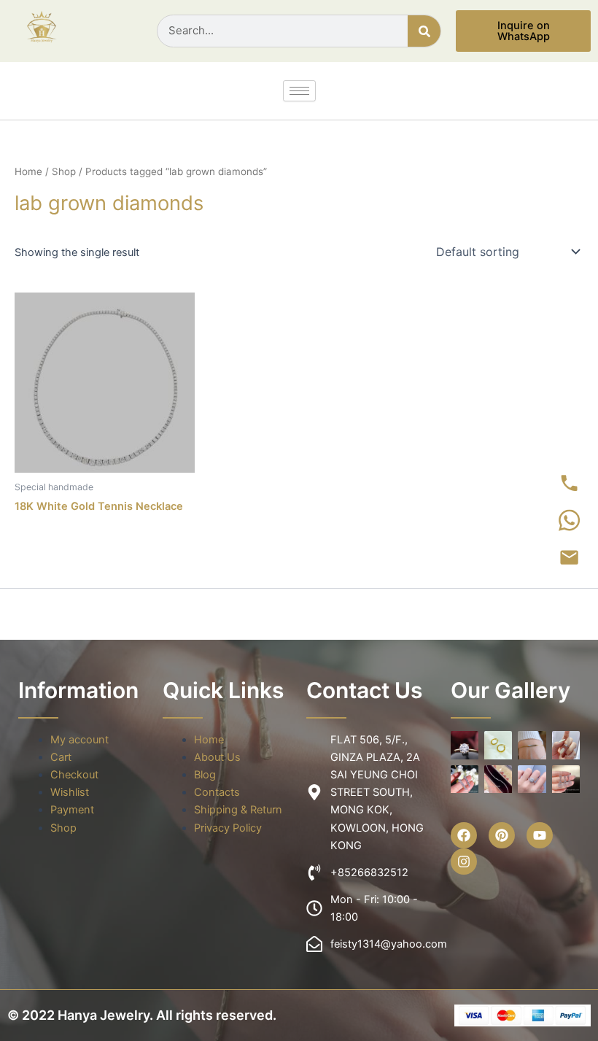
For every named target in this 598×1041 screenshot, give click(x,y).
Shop (64, 171)
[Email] (569, 558)
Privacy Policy (228, 828)
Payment (72, 809)
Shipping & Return (238, 809)
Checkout (74, 774)
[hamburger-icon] (299, 90)
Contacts (217, 792)
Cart (60, 757)
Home (28, 171)
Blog (205, 774)
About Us (217, 757)
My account (79, 739)
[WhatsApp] (569, 521)
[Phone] (569, 484)
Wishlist (69, 792)
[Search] (424, 31)
